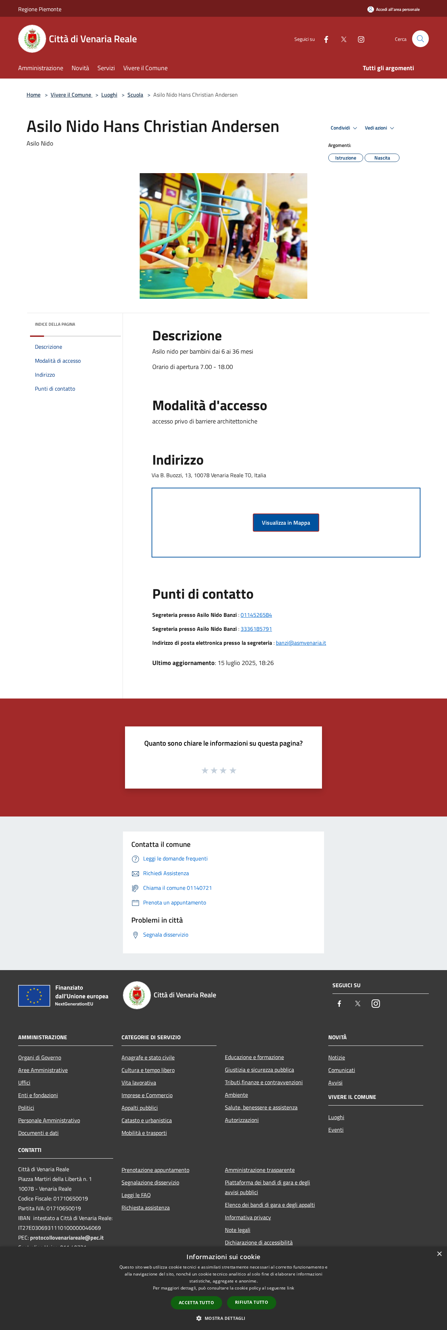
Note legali (237, 1230)
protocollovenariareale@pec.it (67, 1237)
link (290, 1288)
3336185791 (256, 629)
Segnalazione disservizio (150, 1182)
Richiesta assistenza (146, 1207)
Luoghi (109, 94)
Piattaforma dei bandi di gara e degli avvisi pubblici (267, 1187)
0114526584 (256, 615)
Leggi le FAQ (136, 1195)
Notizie (336, 1057)
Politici (26, 1107)
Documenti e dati (38, 1133)
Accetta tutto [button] (196, 1303)
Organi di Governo (39, 1057)
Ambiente (236, 1095)
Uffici (24, 1082)
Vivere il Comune (72, 94)
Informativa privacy (248, 1217)
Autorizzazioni (242, 1120)
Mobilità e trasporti (144, 1133)
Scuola (135, 94)
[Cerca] (420, 38)
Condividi (341, 128)
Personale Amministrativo (49, 1120)
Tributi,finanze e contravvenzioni (264, 1082)
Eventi (336, 1129)
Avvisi (335, 1082)
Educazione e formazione (254, 1057)
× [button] (439, 1254)
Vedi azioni (376, 128)
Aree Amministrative (43, 1070)
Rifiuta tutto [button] (251, 1302)
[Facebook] (323, 38)
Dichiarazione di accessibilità (259, 1242)
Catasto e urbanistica (147, 1120)
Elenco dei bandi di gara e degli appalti (270, 1204)
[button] (223, 1318)
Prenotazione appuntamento (155, 1170)
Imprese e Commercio (147, 1095)
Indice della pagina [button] (55, 324)
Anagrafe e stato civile (148, 1057)
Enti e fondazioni (38, 1095)
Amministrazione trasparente (260, 1170)
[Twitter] (341, 38)
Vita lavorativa (139, 1082)
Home (34, 94)
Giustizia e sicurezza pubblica (259, 1069)
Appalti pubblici (140, 1107)
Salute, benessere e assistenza (261, 1107)
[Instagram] (358, 38)
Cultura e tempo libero (148, 1070)
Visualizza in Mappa (286, 522)
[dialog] (223, 1288)
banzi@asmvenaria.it (301, 642)
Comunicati (341, 1070)
